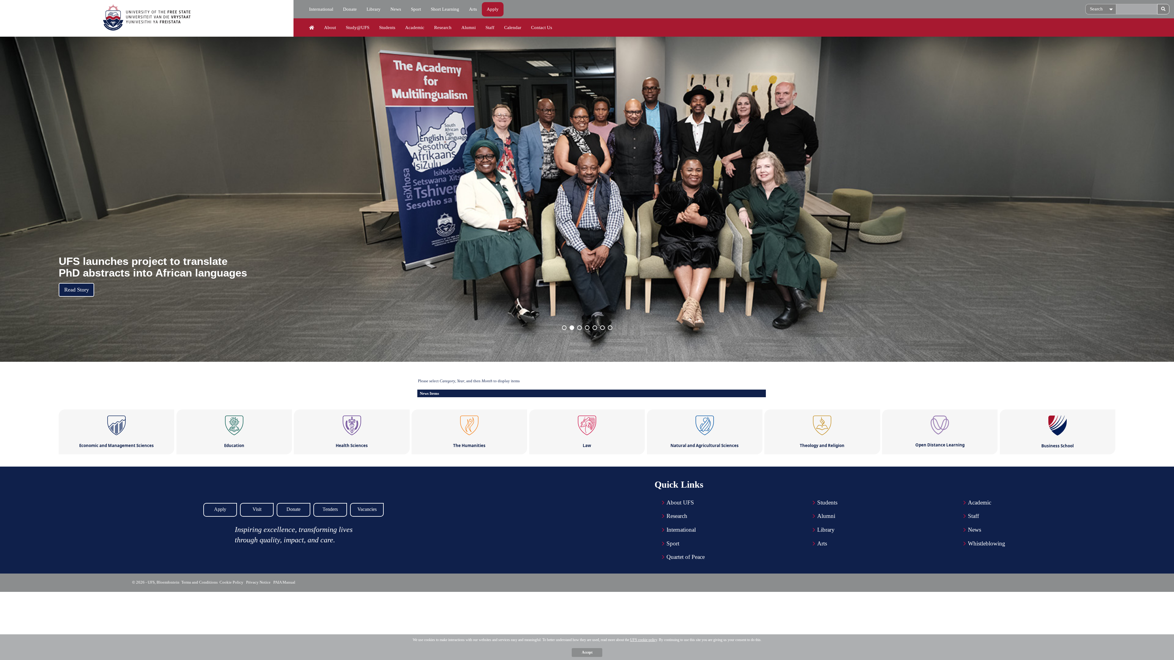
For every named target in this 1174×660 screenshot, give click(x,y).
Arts (473, 9)
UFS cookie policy (643, 640)
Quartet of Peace (685, 557)
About (330, 27)
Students (387, 27)
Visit (257, 509)
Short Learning (445, 9)
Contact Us (541, 27)
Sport (416, 9)
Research (443, 27)
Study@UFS (357, 27)
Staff (489, 27)
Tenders (330, 509)
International (321, 9)
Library (374, 9)
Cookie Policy (232, 582)
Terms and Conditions (199, 582)
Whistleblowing (986, 543)
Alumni (468, 27)
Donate (350, 9)
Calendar (512, 27)
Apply (493, 9)
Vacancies (367, 509)
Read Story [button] (76, 290)
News (395, 9)
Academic (414, 27)
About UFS (680, 502)
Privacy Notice (259, 582)
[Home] (311, 27)
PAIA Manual (284, 582)
